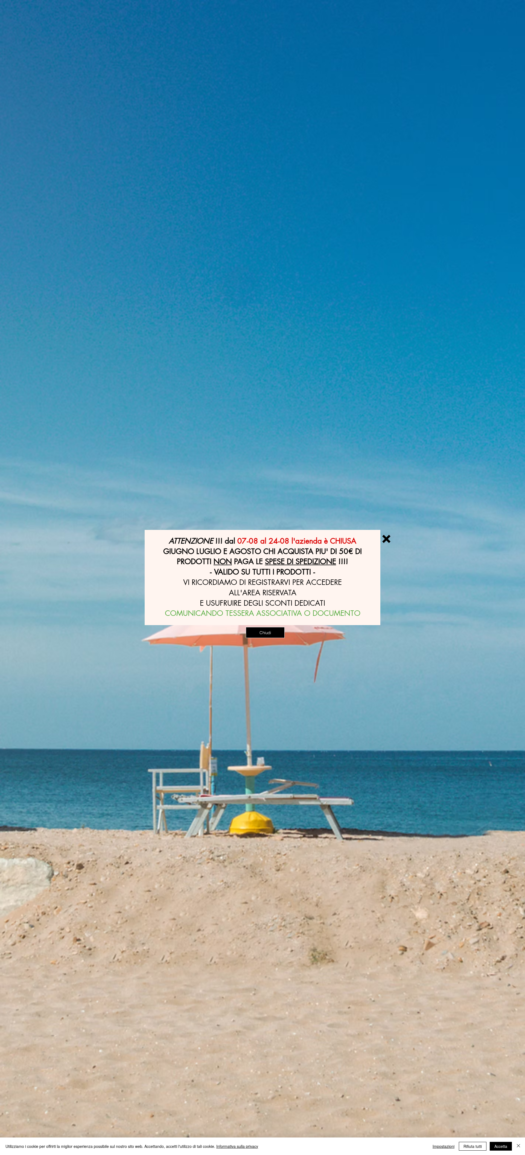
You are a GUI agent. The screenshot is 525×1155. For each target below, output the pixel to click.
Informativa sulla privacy (237, 1146)
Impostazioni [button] (443, 1146)
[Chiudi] (518, 1146)
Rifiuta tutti (472, 1146)
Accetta (500, 1146)
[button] (386, 539)
